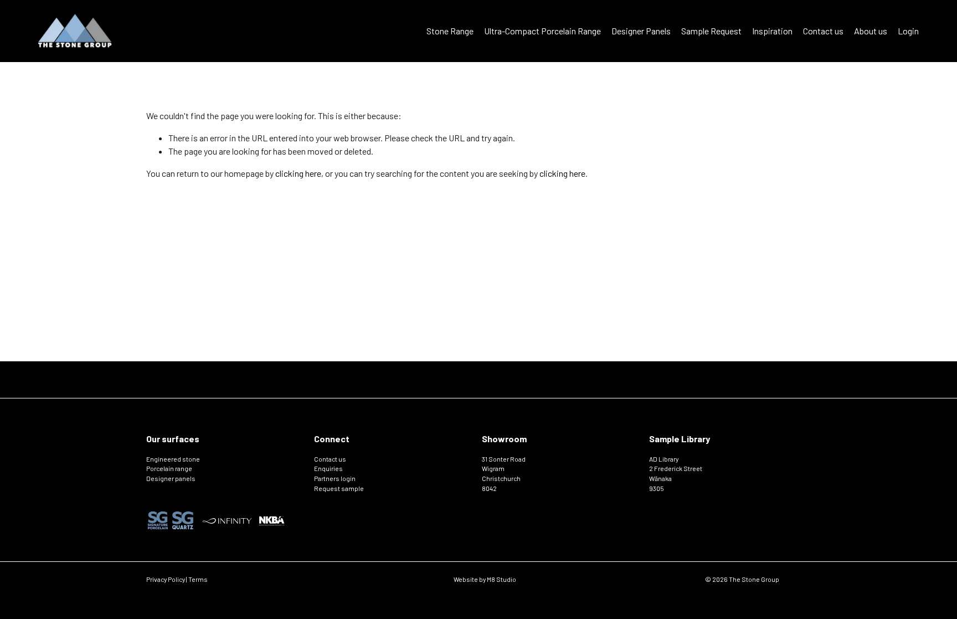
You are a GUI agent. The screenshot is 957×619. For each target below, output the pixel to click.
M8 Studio (501, 579)
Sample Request (711, 30)
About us (870, 30)
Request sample (339, 488)
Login (908, 30)
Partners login (335, 478)
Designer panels (170, 478)
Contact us (823, 30)
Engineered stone (173, 459)
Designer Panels (641, 30)
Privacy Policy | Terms (177, 579)
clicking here (298, 173)
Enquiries (328, 468)
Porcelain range (169, 468)
